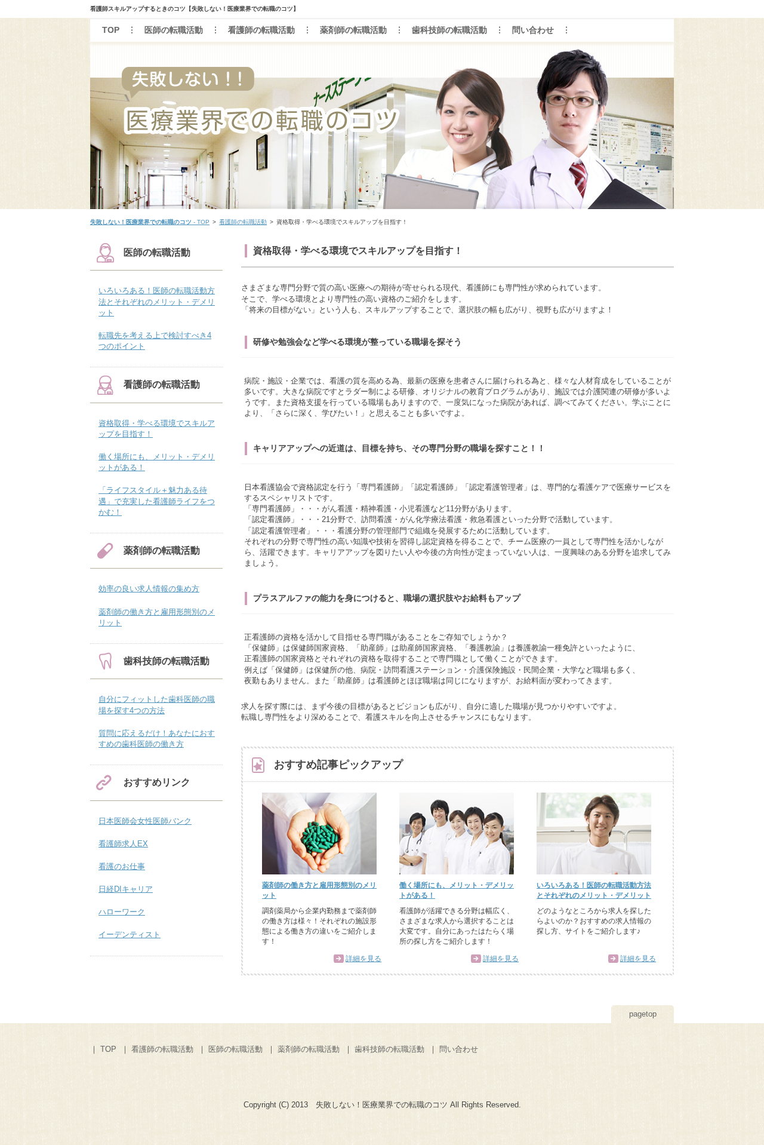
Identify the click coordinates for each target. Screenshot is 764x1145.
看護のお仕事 (121, 866)
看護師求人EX (123, 843)
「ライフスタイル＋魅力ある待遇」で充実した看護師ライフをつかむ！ (156, 501)
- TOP (150, 222)
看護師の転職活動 (261, 30)
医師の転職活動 (173, 30)
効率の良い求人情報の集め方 (148, 588)
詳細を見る (363, 958)
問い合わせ (533, 30)
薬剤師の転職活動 (353, 30)
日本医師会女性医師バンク (145, 820)
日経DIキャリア (125, 889)
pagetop (643, 1013)
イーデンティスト (129, 934)
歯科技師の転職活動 (449, 30)
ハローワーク (121, 911)
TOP (110, 30)
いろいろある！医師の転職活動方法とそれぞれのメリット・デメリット (156, 301)
